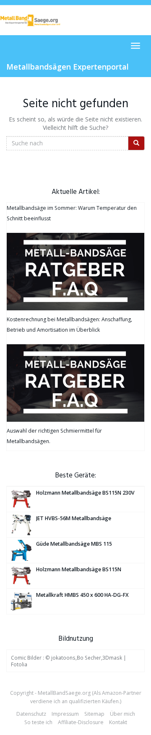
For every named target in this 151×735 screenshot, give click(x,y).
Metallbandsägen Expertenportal (67, 67)
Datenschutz (31, 713)
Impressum (65, 713)
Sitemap (94, 713)
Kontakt (118, 722)
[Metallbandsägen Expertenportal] (30, 20)
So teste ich (38, 722)
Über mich (122, 713)
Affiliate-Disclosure (81, 722)
